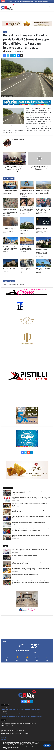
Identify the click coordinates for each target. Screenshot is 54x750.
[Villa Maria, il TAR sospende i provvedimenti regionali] (10, 263)
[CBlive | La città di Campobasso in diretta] (7, 7)
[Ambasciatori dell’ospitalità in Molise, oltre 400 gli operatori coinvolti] (7, 524)
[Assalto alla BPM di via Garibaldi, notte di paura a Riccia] (27, 263)
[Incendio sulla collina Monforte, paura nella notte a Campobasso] (27, 223)
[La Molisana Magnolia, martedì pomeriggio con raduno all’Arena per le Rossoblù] (7, 518)
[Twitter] (8, 55)
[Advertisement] (27, 15)
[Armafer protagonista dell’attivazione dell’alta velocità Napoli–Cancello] (27, 241)
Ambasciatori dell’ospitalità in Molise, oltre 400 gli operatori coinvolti (28, 522)
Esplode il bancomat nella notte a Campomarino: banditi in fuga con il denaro (10, 248)
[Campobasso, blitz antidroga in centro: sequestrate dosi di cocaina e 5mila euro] (10, 185)
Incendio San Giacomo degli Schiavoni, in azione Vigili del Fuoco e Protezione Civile (43, 192)
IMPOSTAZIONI (6, 748)
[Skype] (14, 55)
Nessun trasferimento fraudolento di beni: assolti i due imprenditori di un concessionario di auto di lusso (43, 252)
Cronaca (5, 32)
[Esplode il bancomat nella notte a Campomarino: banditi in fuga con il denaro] (10, 241)
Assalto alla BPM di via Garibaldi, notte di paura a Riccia (26, 270)
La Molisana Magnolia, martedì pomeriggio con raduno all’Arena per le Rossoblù (31, 516)
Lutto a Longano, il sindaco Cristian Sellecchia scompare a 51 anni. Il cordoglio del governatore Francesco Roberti (43, 210)
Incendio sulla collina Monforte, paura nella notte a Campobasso (27, 232)
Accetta (47, 745)
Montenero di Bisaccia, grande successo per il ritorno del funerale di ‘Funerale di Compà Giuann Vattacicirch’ (30, 1)
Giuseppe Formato (9, 51)
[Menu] (52, 7)
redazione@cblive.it (9, 731)
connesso (11, 284)
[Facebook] (4, 55)
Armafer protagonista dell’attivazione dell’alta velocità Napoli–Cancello (26, 248)
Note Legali (3, 739)
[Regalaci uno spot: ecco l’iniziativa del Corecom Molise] (7, 576)
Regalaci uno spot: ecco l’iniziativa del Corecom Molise (25, 574)
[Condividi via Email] (21, 55)
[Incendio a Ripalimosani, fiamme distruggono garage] (7, 557)
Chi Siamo (3, 737)
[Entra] (49, 7)
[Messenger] (18, 55)
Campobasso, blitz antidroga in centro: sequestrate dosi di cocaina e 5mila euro (10, 192)
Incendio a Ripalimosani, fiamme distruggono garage (24, 555)
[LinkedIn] (11, 55)
